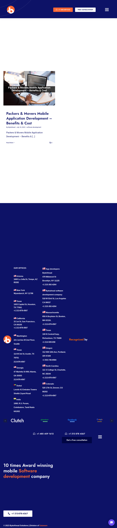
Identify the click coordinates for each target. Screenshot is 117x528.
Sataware (43, 526)
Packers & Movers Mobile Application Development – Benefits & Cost (27, 88)
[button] (5, 420)
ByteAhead (11, 127)
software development (34, 127)
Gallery (31, 88)
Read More (9, 143)
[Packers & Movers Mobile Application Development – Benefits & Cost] (29, 88)
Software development (20, 473)
